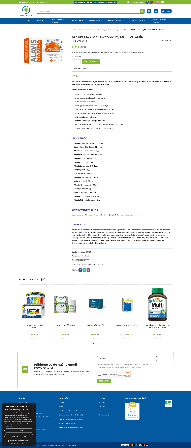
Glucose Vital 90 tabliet (126, 325)
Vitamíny (101, 30)
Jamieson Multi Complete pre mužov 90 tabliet (157, 326)
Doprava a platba (104, 415)
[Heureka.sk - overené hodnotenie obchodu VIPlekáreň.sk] (132, 410)
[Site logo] (27, 11)
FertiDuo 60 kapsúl (95, 325)
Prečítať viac (8, 426)
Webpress (72, 445)
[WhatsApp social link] (84, 270)
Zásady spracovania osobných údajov (72, 415)
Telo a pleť (76, 21)
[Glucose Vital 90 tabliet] (126, 304)
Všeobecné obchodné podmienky (70, 411)
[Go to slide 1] (93, 343)
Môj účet (102, 402)
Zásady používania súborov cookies (71, 419)
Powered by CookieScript (19, 443)
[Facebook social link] (147, 2)
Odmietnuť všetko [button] (19, 436)
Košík (100, 411)
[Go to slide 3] (97, 343)
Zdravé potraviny (135, 21)
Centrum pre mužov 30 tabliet (33, 326)
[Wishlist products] (156, 11)
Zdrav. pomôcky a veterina (159, 21)
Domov (74, 30)
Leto (39, 21)
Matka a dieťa (94, 21)
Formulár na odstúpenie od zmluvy (71, 427)
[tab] (75, 75)
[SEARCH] (142, 11)
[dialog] (19, 424)
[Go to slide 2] (95, 343)
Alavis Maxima (165, 40)
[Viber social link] (88, 270)
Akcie (28, 21)
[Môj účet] (149, 11)
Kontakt (61, 406)
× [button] (33, 405)
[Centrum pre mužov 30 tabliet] (33, 304)
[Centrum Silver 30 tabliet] (64, 304)
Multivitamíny (112, 30)
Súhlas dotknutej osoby (67, 423)
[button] (18, 441)
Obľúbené (102, 406)
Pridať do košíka (91, 62)
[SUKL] (168, 403)
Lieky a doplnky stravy (58, 21)
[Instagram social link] (151, 2)
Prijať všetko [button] (19, 430)
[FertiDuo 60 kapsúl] (95, 304)
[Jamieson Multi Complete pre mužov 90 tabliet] (157, 304)
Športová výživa (114, 21)
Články (61, 402)
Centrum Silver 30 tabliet (64, 325)
